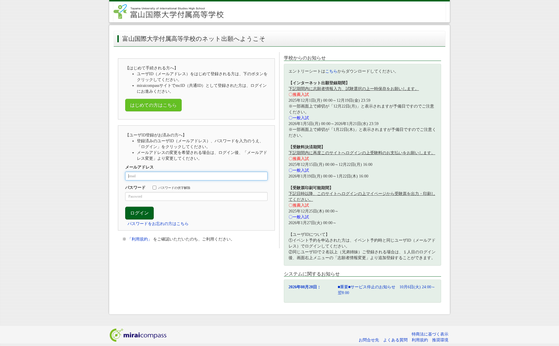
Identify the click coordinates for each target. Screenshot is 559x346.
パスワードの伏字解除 (174, 187)
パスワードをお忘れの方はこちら (158, 224)
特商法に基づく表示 (430, 334)
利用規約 (420, 340)
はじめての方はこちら (153, 105)
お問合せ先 (369, 340)
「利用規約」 (140, 239)
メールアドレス (139, 167)
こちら (331, 71)
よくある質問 (395, 340)
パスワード (135, 187)
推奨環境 (440, 340)
